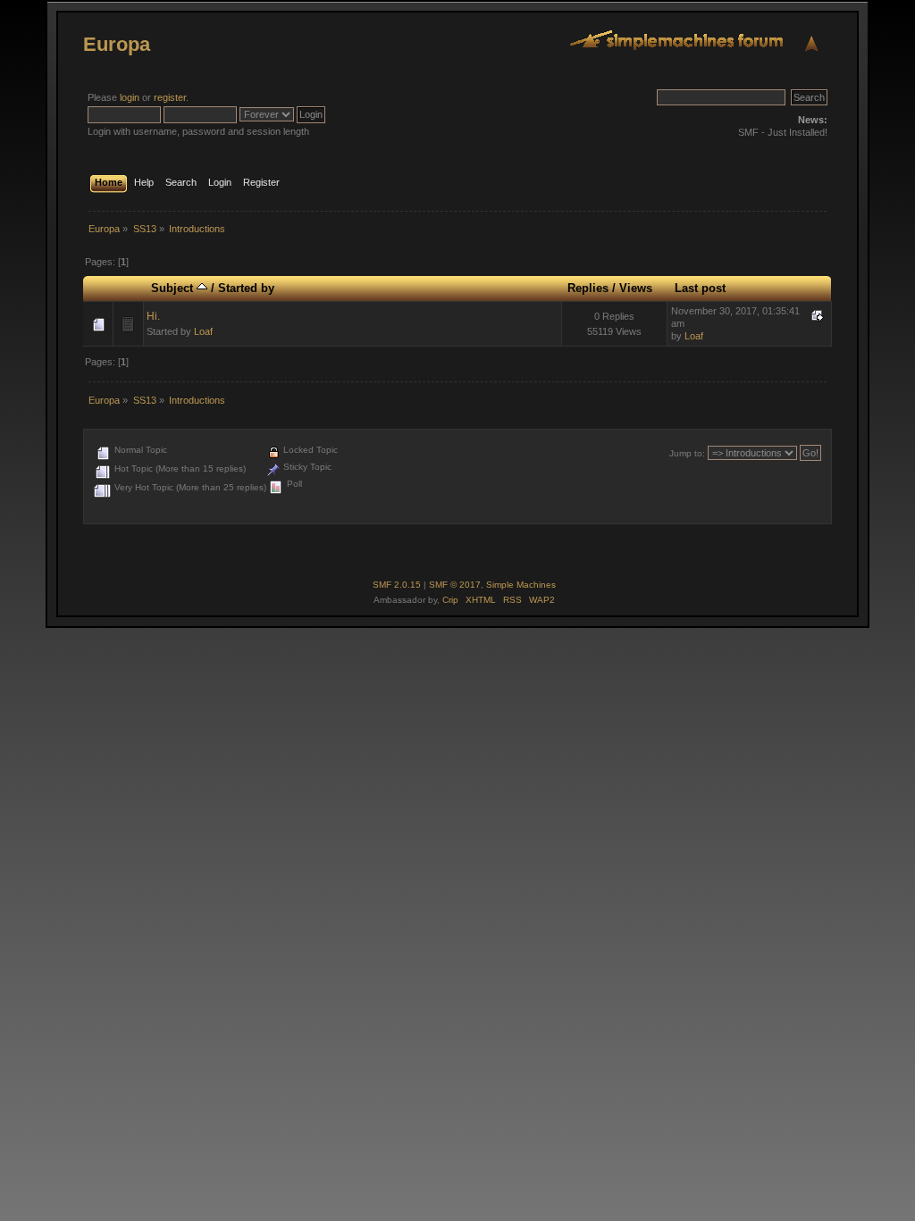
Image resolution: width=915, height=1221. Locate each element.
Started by (246, 288)
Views (635, 288)
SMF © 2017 (455, 585)
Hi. (153, 316)
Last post (700, 288)
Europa (116, 44)
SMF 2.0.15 (397, 585)
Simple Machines (521, 585)
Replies (588, 288)
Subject (174, 288)
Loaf (203, 331)
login (129, 97)
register (170, 97)
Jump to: (687, 453)
